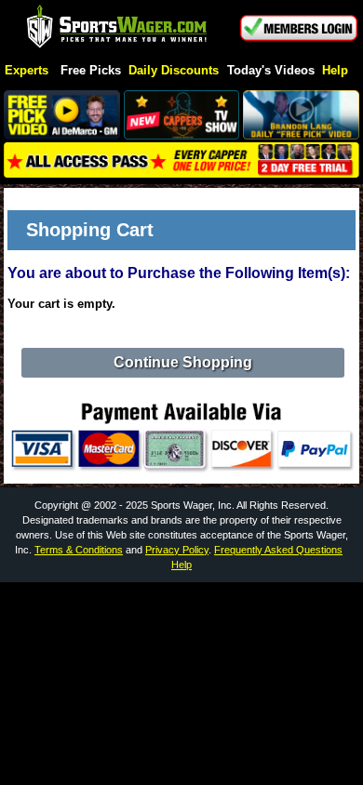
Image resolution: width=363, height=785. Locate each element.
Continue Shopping (183, 362)
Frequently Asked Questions (278, 549)
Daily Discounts (173, 71)
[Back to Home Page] (117, 27)
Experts (26, 71)
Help (335, 71)
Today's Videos (271, 71)
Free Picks (90, 71)
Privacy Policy (176, 549)
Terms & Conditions (78, 549)
